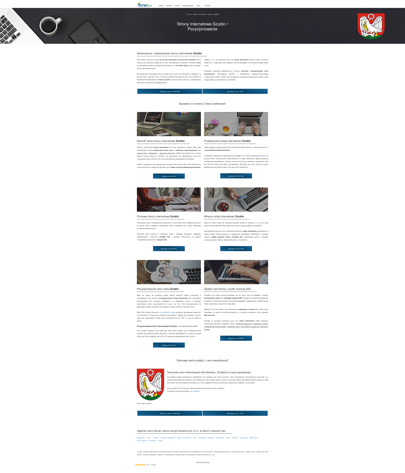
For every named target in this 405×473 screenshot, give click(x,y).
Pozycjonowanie (187, 6)
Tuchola (156, 438)
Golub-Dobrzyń (142, 440)
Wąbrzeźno (254, 438)
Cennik (177, 6)
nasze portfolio (194, 391)
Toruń (149, 438)
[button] (169, 91)
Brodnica (153, 440)
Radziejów (220, 438)
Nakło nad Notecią (184, 438)
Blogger (263, 156)
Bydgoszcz (141, 438)
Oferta (161, 6)
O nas (198, 6)
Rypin (161, 440)
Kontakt (207, 6)
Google (169, 304)
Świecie (235, 438)
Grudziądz (243, 438)
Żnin (194, 438)
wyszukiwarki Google (167, 312)
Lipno (228, 438)
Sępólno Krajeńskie (168, 438)
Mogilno (211, 438)
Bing (178, 304)
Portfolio (169, 6)
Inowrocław (202, 438)
